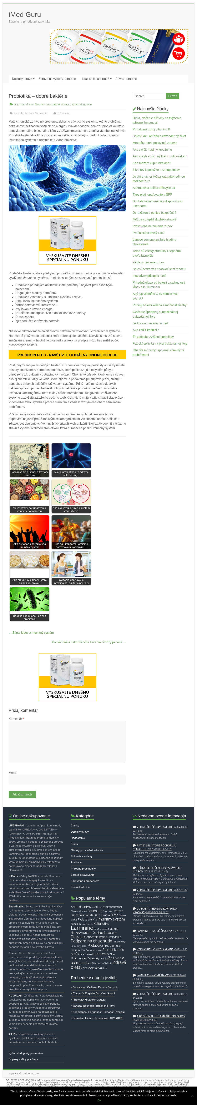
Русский (120, 1011)
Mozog (113, 929)
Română (108, 1011)
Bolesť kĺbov (95, 907)
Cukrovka (107, 911)
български (79, 987)
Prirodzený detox (79, 946)
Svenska (78, 1018)
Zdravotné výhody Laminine (57, 79)
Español (100, 993)
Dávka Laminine (126, 79)
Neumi (13, 953)
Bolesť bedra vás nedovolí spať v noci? (159, 269)
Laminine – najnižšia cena (154, 931)
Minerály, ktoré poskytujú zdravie (155, 142)
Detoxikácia (102, 915)
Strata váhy (100, 954)
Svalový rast (79, 958)
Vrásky (104, 958)
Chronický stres (79, 911)
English (89, 993)
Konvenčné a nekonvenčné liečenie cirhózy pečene (89, 642)
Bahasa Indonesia (83, 1005)
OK (99, 1100)
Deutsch (113, 987)
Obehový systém (104, 933)
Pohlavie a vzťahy (81, 856)
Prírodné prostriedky (83, 868)
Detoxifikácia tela (82, 915)
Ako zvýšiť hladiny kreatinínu (152, 149)
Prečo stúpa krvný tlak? (148, 233)
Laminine (82, 928)
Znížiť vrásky (87, 967)
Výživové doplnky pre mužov (26, 1053)
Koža (73, 923)
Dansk (102, 987)
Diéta (114, 915)
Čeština (91, 987)
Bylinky (106, 907)
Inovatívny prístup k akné (149, 275)
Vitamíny (93, 958)
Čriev (104, 968)
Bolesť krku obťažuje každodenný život (159, 136)
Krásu (74, 843)
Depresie (118, 911)
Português (94, 1011)
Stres (112, 954)
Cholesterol (116, 907)
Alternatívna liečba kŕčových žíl (154, 187)
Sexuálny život (78, 950)
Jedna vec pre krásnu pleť (150, 323)
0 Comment (63, 113)
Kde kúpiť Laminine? (95, 79)
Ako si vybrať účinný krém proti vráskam (160, 156)
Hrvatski (90, 999)
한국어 (111, 1005)
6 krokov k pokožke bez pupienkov (156, 169)
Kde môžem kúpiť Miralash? (152, 163)
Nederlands (80, 1011)
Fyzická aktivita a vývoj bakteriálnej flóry (160, 343)
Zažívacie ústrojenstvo (36, 113)
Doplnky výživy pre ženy (23, 1059)
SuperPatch (16, 906)
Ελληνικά (78, 993)
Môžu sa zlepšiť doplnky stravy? (154, 219)
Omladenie (114, 937)
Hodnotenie (78, 837)
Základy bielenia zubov (148, 262)
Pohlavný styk (119, 941)
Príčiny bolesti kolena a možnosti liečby (159, 305)
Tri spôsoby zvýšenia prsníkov (153, 336)
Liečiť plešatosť (101, 929)
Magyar (101, 999)
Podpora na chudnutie (91, 940)
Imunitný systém (111, 919)
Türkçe (89, 1018)
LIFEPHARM (16, 825)
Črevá (98, 967)
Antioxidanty (80, 907)
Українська (101, 1018)
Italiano (100, 1005)
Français (78, 999)
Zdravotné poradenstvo (85, 880)
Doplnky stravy (22, 79)
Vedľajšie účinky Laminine (155, 827)
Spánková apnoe (94, 950)
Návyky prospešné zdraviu (52, 104)
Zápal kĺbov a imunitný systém (31, 632)
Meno (12, 772)
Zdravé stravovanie (82, 874)
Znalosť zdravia (82, 104)
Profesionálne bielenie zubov (153, 226)
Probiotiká (18, 113)
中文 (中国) (117, 1018)
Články (75, 825)
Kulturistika (101, 924)
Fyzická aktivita (87, 919)
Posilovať (76, 862)
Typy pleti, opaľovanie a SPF (152, 194)
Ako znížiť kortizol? (146, 330)
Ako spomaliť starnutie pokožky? (161, 1016)
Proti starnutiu (112, 945)
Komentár (16, 718)
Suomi (111, 993)
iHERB (13, 1034)
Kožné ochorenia (84, 924)
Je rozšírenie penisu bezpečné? (154, 212)
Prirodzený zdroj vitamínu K (151, 129)
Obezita (77, 936)
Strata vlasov (84, 954)
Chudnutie (95, 911)
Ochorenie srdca (95, 937)
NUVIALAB (15, 995)
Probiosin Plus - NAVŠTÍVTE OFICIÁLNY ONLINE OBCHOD (67, 355)
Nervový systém (81, 933)
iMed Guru (25, 14)
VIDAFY (13, 876)
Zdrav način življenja (102, 963)
